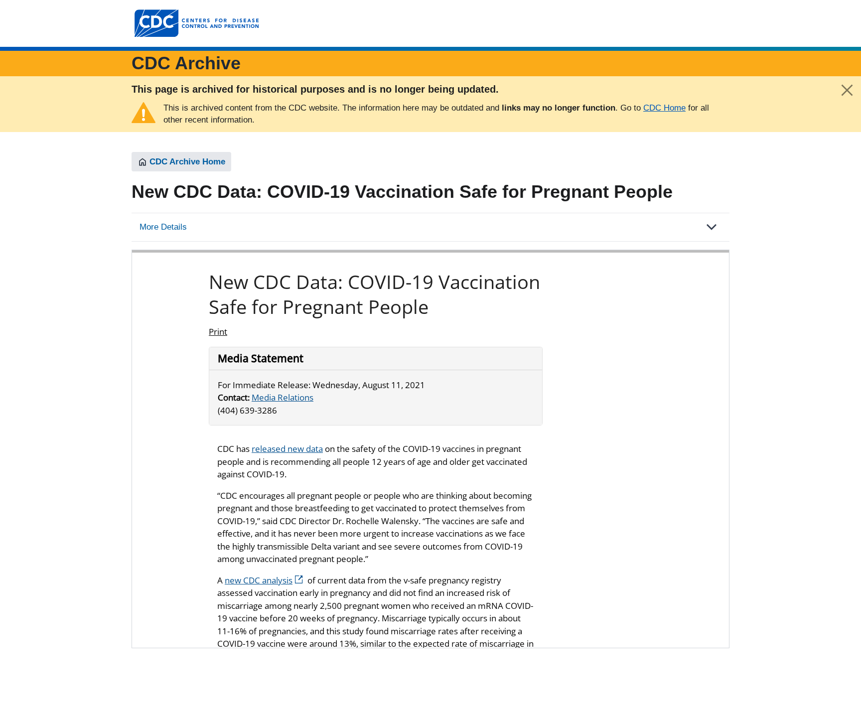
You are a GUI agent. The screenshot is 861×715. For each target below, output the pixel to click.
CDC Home (664, 108)
